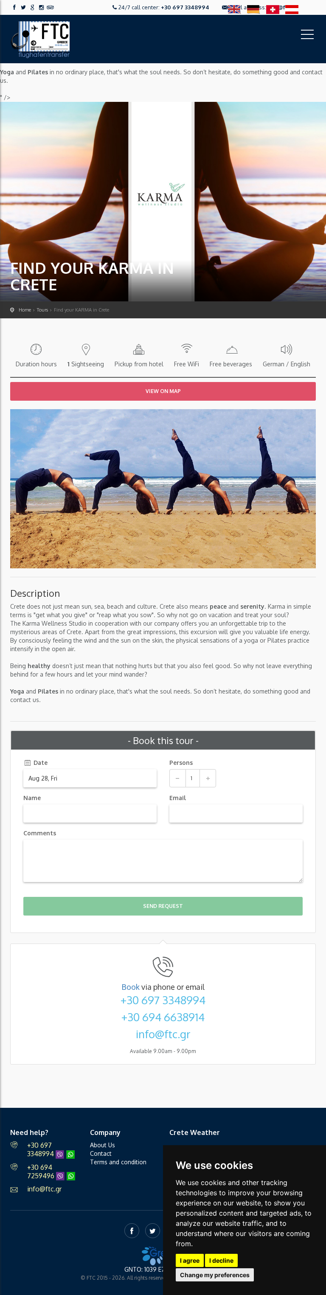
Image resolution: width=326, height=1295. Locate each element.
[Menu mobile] (307, 36)
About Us (102, 1145)
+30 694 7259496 (41, 1171)
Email (177, 797)
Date (40, 762)
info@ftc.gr (163, 1034)
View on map (163, 391)
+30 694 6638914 (163, 1017)
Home (25, 310)
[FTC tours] (40, 38)
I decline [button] (221, 1260)
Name (32, 797)
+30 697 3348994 (185, 7)
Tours (42, 310)
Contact (101, 1153)
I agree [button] (190, 1260)
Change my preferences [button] (215, 1274)
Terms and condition (118, 1162)
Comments (39, 833)
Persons (181, 762)
